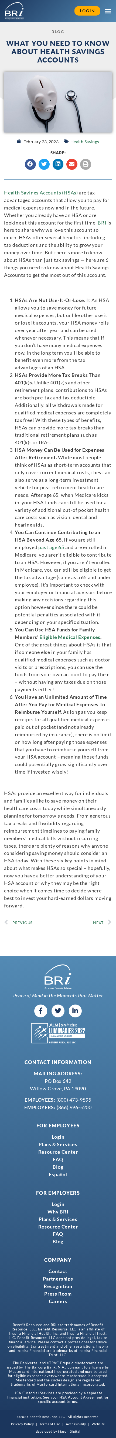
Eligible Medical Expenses (69, 637)
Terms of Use (49, 1424)
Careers (58, 1301)
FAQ (58, 1159)
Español (58, 1174)
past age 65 (51, 547)
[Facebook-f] (40, 1011)
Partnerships (58, 1279)
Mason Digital (69, 1431)
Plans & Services (58, 1144)
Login (58, 1137)
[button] (30, 164)
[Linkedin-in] (75, 1011)
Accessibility (76, 1424)
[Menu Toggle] (108, 11)
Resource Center (58, 1152)
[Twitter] (58, 1011)
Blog (58, 1167)
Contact (58, 1271)
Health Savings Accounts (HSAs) (41, 193)
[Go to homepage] (14, 11)
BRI (102, 223)
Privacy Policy (22, 1424)
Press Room (58, 1294)
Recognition (58, 1286)
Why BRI (58, 1212)
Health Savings (84, 141)
